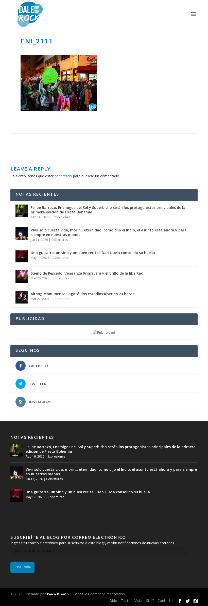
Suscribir (22, 567)
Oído (113, 600)
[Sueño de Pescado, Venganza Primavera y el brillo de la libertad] (21, 276)
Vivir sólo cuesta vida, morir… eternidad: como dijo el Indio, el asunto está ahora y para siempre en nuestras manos (109, 232)
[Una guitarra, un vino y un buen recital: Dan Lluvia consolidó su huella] (21, 256)
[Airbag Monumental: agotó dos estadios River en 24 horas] (21, 297)
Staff (150, 600)
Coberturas (59, 240)
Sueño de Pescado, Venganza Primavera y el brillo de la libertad (87, 273)
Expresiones (61, 217)
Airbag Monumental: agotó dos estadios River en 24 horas (82, 293)
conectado (63, 176)
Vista (138, 600)
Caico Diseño (58, 594)
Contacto (165, 600)
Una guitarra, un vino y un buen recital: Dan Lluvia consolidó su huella (93, 252)
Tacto (126, 600)
